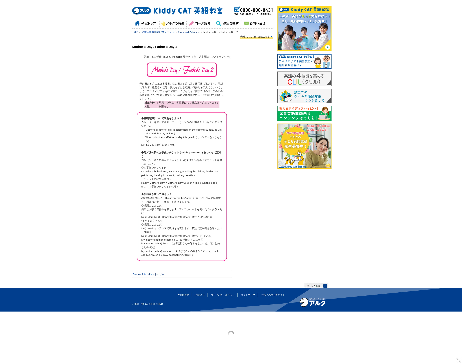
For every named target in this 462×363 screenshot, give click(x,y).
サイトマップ (248, 295)
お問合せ (200, 295)
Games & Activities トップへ (149, 274)
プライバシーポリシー (223, 295)
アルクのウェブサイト (273, 295)
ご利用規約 (183, 295)
